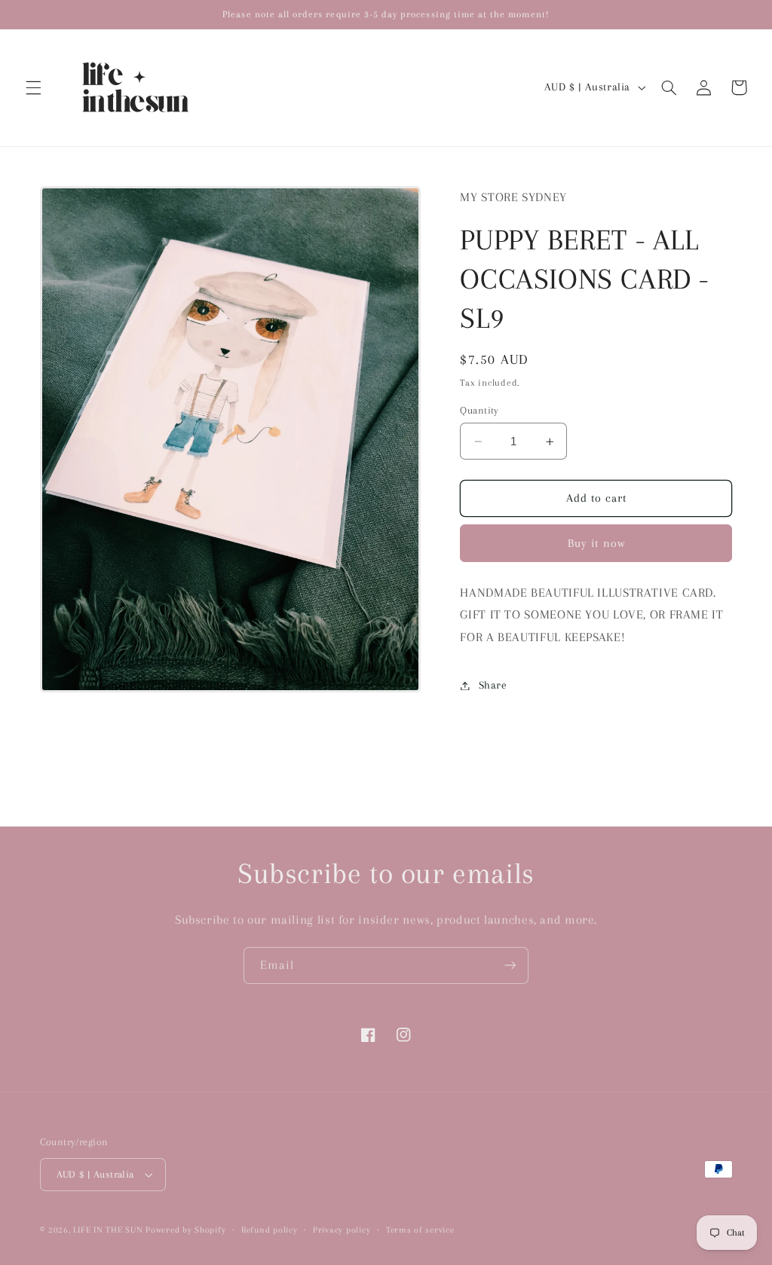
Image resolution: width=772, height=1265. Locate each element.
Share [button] (493, 685)
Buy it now (596, 543)
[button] (33, 87)
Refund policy (269, 1230)
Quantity (479, 410)
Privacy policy (341, 1230)
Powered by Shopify (185, 1230)
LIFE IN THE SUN (109, 1230)
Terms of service (420, 1230)
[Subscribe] (510, 965)
